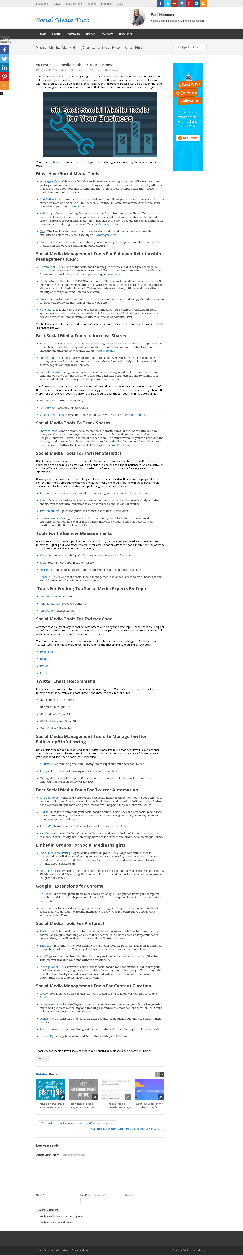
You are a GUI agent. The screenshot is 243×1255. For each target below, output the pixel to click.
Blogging (106, 3)
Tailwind (45, 945)
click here (57, 162)
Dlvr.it (44, 812)
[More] (4, 85)
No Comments (115, 70)
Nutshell (45, 309)
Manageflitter (49, 778)
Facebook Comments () (73, 1156)
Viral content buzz (52, 414)
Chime (44, 242)
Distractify (46, 1036)
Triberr (44, 343)
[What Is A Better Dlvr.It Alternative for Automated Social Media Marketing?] (149, 1089)
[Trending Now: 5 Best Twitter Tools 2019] (50, 1089)
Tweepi (44, 771)
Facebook (42, 3)
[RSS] (203, 3)
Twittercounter (49, 511)
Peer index (46, 569)
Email (93, 1195)
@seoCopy (77, 206)
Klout (43, 555)
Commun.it (47, 267)
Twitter (57, 3)
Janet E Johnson (50, 603)
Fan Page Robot (50, 181)
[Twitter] (167, 3)
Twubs (44, 673)
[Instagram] (182, 3)
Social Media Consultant (77, 70)
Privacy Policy (198, 1250)
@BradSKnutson (118, 445)
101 (39, 1058)
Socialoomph (48, 833)
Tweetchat (46, 651)
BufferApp (46, 213)
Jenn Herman (48, 596)
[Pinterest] (189, 3)
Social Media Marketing (55, 853)
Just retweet (47, 407)
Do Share (45, 894)
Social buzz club (50, 372)
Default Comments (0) (47, 1154)
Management (74, 3)
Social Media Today (52, 870)
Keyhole (45, 577)
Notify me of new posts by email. (56, 1221)
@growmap (115, 274)
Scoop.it (45, 1029)
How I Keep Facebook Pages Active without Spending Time (84, 1107)
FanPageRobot (49, 797)
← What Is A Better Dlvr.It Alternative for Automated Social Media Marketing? (77, 1123)
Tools (119, 3)
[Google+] (174, 3)
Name (40, 1195)
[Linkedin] (4, 67)
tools (46, 1058)
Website (129, 1195)
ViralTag (45, 956)
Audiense (46, 764)
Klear (43, 500)
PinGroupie (47, 931)
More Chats (47, 728)
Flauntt (44, 400)
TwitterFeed (47, 826)
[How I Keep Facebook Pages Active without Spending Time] (83, 1089)
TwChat (45, 666)
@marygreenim (108, 224)
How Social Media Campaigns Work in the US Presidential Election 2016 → (125, 1128)
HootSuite (46, 199)
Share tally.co (48, 430)
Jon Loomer (47, 610)
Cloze (43, 299)
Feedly (44, 993)
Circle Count (48, 908)
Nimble (44, 281)
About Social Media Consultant (52, 1250)
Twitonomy (47, 493)
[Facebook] (160, 3)
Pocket (44, 1018)
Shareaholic (47, 357)
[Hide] (1, 93)
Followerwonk (49, 518)
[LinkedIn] (196, 3)
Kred (43, 562)
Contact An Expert (81, 1250)
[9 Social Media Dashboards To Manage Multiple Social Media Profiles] (116, 1089)
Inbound (92, 3)
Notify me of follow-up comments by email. (62, 1216)
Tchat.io (45, 658)
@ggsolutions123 (135, 414)
